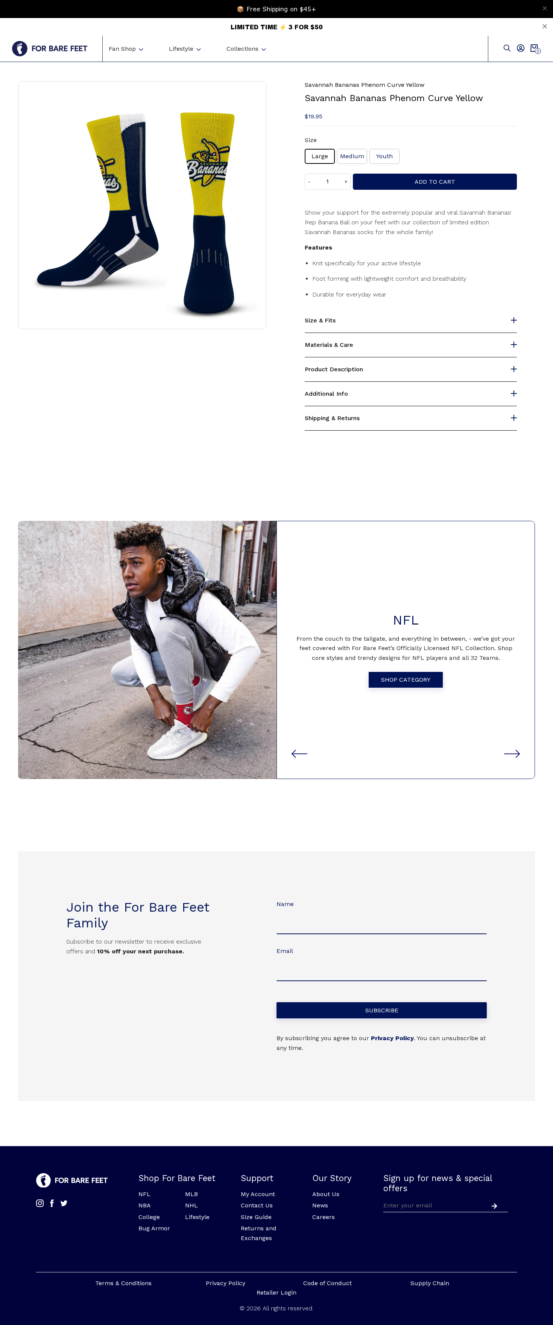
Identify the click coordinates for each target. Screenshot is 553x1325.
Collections (242, 48)
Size (311, 140)
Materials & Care (329, 345)
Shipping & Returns (332, 418)
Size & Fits (320, 321)
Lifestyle (181, 48)
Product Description (334, 369)
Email (284, 950)
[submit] (493, 1205)
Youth (384, 156)
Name (285, 904)
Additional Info (326, 394)
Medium (352, 156)
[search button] (507, 48)
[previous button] (299, 754)
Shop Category (405, 679)
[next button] (512, 754)
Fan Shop (122, 48)
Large (319, 156)
